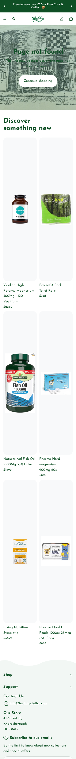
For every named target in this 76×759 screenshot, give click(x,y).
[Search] (14, 19)
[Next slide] (71, 6)
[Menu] (5, 19)
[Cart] (71, 19)
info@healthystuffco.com (28, 703)
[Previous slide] (4, 6)
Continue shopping (38, 81)
